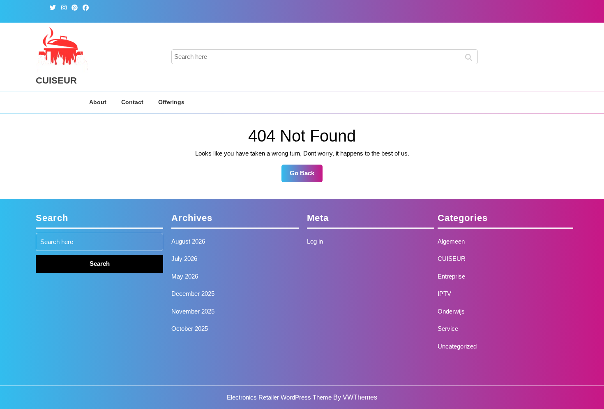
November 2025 (192, 311)
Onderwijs (451, 311)
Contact (132, 102)
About (97, 102)
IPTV (444, 293)
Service (448, 328)
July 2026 (184, 258)
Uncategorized (457, 346)
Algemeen (451, 241)
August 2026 (188, 241)
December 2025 (192, 293)
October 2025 (189, 328)
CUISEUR (56, 80)
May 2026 (184, 276)
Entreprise (451, 276)
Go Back (306, 175)
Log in (315, 241)
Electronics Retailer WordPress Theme (279, 397)
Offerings (171, 102)
